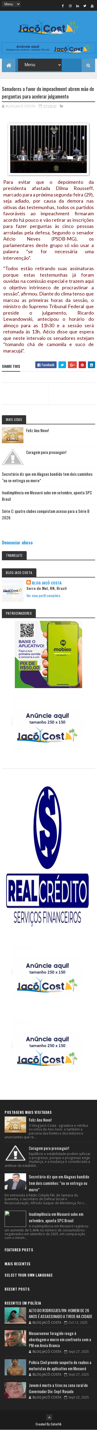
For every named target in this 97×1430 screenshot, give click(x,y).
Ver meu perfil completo (43, 595)
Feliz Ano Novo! (37, 430)
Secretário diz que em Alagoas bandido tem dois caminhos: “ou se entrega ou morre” (59, 1183)
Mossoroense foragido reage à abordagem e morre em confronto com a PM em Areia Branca (60, 1339)
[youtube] (92, 6)
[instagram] (70, 6)
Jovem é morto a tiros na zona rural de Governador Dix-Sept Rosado (58, 1388)
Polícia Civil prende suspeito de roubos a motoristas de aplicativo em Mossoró (60, 1365)
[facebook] (63, 6)
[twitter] (85, 6)
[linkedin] (78, 6)
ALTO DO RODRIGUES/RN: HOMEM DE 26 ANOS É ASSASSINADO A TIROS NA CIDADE (60, 1313)
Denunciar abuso (17, 542)
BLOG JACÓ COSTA (47, 583)
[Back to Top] (49, 1417)
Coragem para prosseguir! (46, 452)
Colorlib (56, 1424)
